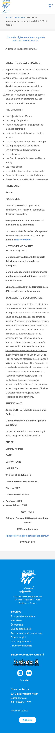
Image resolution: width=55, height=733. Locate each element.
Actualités (25, 680)
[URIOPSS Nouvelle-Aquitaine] (6, 13)
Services (16, 611)
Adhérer (27, 719)
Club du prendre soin (21, 629)
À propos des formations (23, 616)
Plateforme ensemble (21, 645)
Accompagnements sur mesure (26, 633)
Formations (20, 17)
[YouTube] (29, 673)
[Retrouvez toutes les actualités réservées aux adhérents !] (26, 667)
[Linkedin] (20, 673)
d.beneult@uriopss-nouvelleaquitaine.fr (27, 535)
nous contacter (23, 239)
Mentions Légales (19, 710)
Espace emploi (18, 637)
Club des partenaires (21, 641)
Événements (17, 624)
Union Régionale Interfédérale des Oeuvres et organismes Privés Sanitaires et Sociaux (27, 599)
